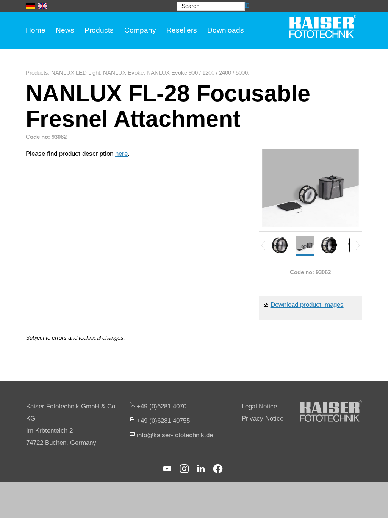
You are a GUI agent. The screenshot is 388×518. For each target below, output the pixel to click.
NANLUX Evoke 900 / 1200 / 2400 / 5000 (197, 72)
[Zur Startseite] (322, 26)
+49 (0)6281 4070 (161, 406)
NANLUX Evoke (123, 72)
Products (99, 30)
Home (35, 30)
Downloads (225, 30)
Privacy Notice (262, 418)
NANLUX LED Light (75, 72)
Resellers (181, 30)
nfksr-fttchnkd (174, 435)
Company (140, 30)
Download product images (307, 304)
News (65, 30)
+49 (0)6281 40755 (163, 420)
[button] (167, 469)
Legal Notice (259, 406)
